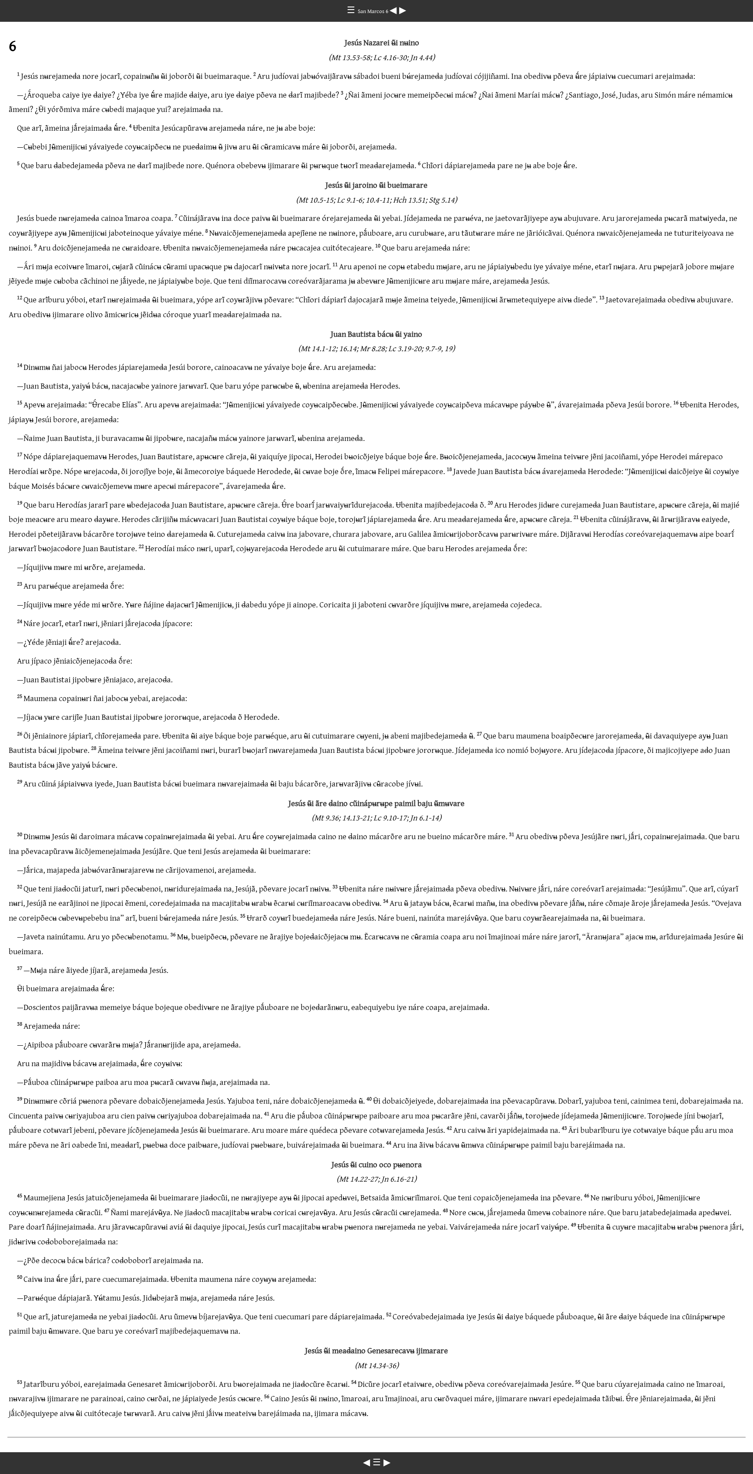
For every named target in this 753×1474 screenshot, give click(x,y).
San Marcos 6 (374, 11)
